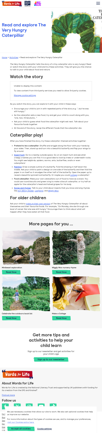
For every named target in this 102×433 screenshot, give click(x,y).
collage (73, 175)
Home (4, 57)
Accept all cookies (21, 428)
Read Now (13, 272)
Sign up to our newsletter (51, 359)
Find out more (8, 395)
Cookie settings (44, 428)
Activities (13, 57)
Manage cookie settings (25, 95)
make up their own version (38, 203)
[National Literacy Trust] (27, 3)
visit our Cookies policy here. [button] (20, 422)
